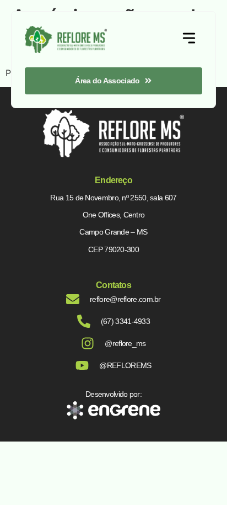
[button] (189, 39)
